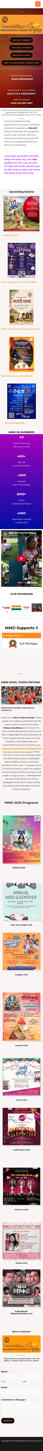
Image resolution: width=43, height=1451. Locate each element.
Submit (8, 1420)
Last (24, 1382)
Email (4, 1387)
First (3, 1382)
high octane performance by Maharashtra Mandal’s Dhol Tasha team (22, 748)
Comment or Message (14, 1400)
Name (5, 1371)
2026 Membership (14, 423)
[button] (21, 40)
